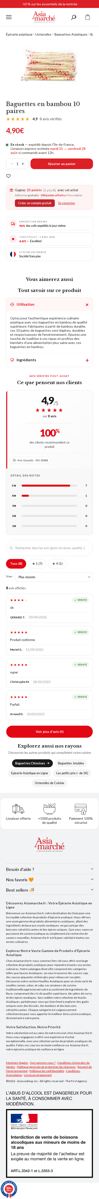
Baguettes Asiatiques (71, 34)
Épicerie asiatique (19, 34)
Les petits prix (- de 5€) (72, 773)
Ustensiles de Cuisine (49, 783)
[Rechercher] (73, 17)
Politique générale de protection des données (46, 1067)
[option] (49, 66)
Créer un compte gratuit (34, 203)
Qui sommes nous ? (43, 1063)
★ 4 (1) (57, 563)
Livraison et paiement (38, 1075)
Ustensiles (43, 34)
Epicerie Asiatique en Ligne (29, 773)
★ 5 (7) (37, 563)
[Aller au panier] (88, 17)
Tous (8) (16, 563)
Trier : (9, 576)
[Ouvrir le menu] (9, 17)
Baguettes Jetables (71, 763)
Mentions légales (17, 1063)
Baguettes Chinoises (30, 763)
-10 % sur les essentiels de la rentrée (49, 4)
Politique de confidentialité (47, 1071)
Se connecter (66, 203)
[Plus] (24, 164)
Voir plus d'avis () (49, 732)
